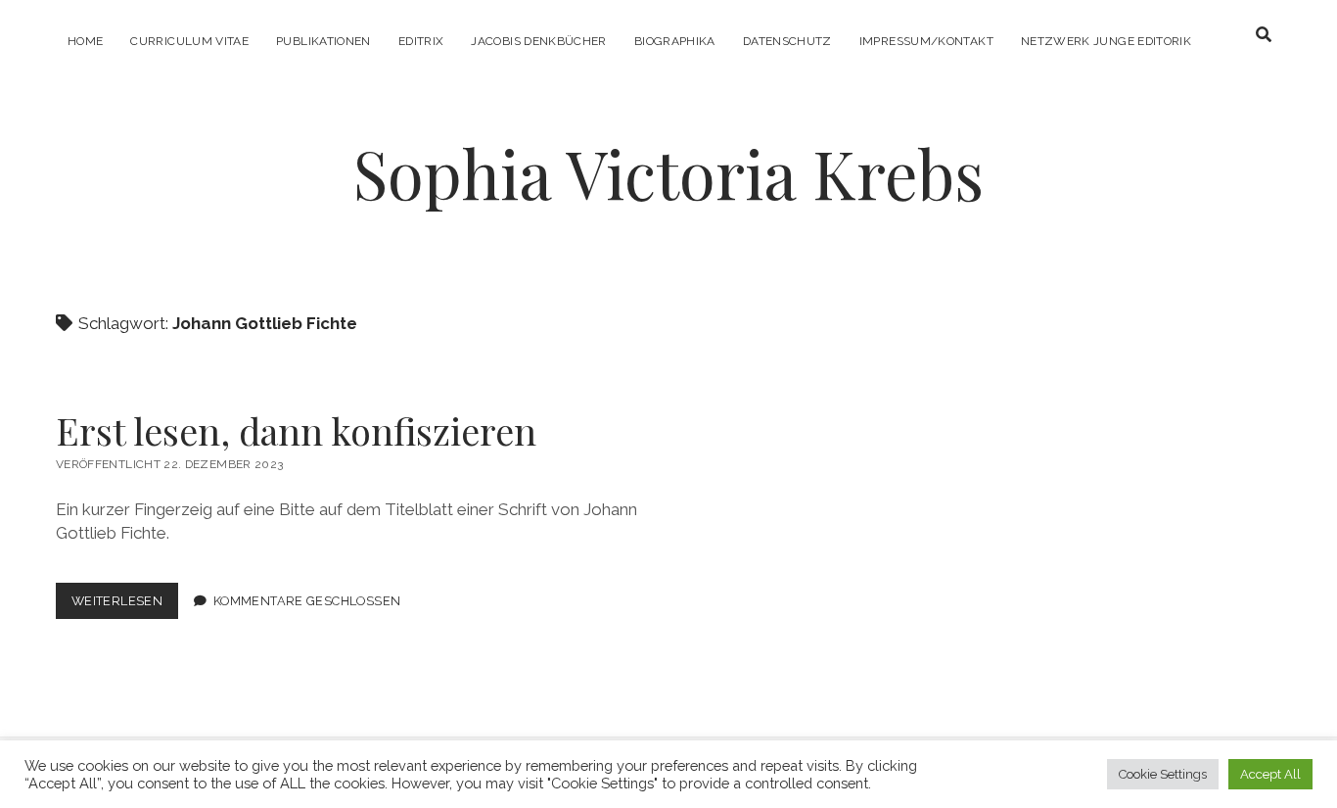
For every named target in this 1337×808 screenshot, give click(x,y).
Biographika (674, 41)
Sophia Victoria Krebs (668, 172)
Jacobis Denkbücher (538, 41)
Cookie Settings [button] (1163, 774)
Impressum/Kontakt (926, 41)
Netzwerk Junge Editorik (1106, 41)
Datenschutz (787, 41)
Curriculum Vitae (189, 41)
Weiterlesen (124, 606)
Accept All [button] (1270, 774)
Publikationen (323, 41)
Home (85, 41)
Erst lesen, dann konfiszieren (296, 430)
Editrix (421, 41)
